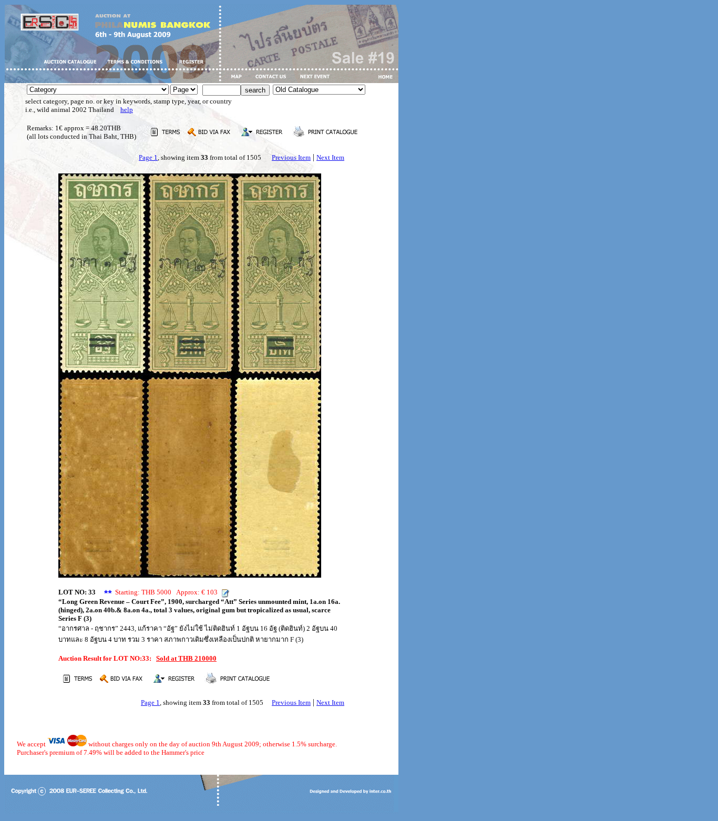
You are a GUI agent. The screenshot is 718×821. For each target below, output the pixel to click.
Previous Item (291, 157)
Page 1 (148, 157)
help (126, 110)
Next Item (330, 157)
